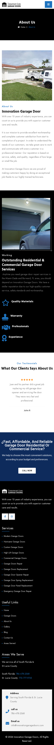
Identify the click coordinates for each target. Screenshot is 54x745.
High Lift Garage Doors (14, 552)
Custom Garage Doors (13, 547)
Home (23, 27)
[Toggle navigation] (48, 4)
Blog (6, 632)
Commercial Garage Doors (15, 558)
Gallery (7, 626)
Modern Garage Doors (13, 536)
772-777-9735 (25, 678)
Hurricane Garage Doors (14, 541)
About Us (8, 621)
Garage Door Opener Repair (16, 574)
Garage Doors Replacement (16, 569)
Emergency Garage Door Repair (18, 591)
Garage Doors (10, 615)
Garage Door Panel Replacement (18, 585)
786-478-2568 (23, 673)
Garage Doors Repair (13, 563)
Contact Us (8, 637)
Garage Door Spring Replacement (18, 580)
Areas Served (9, 643)
